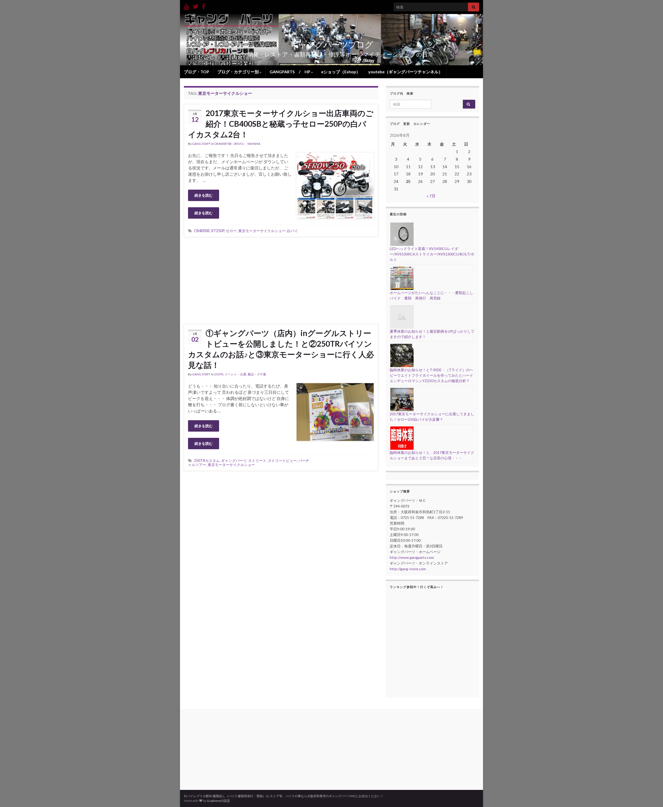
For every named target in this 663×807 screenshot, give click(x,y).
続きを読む (203, 195)
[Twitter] (195, 5)
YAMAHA (253, 144)
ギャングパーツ (234, 460)
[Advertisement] (281, 280)
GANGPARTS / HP (290, 71)
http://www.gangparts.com (412, 557)
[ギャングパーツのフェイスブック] (203, 5)
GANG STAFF (201, 144)
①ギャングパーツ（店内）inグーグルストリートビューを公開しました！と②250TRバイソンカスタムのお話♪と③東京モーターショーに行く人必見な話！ (281, 348)
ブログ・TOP (196, 71)
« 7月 (431, 195)
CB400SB (202, 230)
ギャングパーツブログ (331, 44)
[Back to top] (651, 795)
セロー (231, 230)
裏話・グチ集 (257, 374)
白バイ (292, 230)
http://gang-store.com (408, 569)
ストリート (257, 460)
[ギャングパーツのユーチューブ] (186, 5)
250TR (218, 374)
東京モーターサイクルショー (261, 230)
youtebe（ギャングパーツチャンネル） (405, 71)
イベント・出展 (235, 374)
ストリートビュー (282, 460)
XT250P (217, 230)
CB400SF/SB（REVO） (230, 144)
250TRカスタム (207, 460)
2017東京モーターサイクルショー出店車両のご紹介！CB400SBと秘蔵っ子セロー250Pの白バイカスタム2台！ (280, 123)
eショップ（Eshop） (340, 71)
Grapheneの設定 (218, 801)
